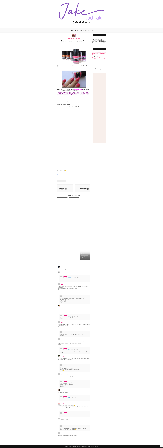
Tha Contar (69, 413)
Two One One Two (77, 38)
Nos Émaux (69, 349)
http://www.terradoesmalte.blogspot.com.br (64, 327)
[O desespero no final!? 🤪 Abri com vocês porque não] (105, 88)
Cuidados (81, 26)
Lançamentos (60, 26)
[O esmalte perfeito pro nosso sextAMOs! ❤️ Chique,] (94, 99)
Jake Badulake (81, 22)
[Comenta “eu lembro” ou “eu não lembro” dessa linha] (102, 95)
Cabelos (76, 26)
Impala (86, 254)
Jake (77, 42)
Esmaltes (66, 26)
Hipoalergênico (83, 254)
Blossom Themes (87, 446)
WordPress (96, 446)
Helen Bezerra (69, 316)
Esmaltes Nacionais (70, 38)
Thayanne (69, 397)
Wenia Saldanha (69, 277)
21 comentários (81, 42)
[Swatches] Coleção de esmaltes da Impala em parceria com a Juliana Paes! (85, 258)
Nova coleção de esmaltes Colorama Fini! (99, 58)
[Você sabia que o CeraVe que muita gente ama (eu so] (100, 108)
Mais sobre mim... (95, 44)
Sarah (68, 382)
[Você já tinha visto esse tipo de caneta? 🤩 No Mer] (98, 90)
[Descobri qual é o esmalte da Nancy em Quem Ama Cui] (96, 106)
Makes (71, 26)
